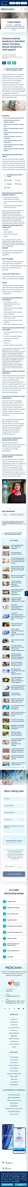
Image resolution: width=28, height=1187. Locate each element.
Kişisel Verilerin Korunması (14, 1100)
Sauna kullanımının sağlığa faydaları (17, 624)
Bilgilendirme (18, 851)
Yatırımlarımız (14, 1062)
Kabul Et (21, 1184)
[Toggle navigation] (25, 9)
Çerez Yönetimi (14, 1114)
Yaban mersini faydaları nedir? (16, 694)
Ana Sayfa (9, 25)
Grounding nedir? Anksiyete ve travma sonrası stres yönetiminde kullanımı (18, 648)
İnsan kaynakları (14, 1057)
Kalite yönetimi (14, 1076)
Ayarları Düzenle (7, 1184)
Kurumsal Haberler (14, 1044)
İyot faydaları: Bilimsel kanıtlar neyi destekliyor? (18, 707)
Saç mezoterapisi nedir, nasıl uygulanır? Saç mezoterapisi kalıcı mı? (18, 687)
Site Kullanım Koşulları (14, 1095)
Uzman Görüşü (14, 1041)
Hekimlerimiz (14, 1030)
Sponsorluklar (14, 1082)
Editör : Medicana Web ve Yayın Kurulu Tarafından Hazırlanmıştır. (12, 58)
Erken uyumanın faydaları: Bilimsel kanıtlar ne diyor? (16, 733)
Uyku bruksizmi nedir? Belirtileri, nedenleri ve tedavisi (17, 757)
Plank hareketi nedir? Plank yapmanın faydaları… (17, 546)
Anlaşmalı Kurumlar (14, 1027)
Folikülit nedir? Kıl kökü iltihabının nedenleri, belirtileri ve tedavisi (18, 750)
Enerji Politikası (14, 1084)
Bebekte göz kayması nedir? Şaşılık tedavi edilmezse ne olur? (17, 700)
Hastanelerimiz (14, 1022)
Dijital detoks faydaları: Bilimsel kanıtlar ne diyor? (18, 714)
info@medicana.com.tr (13, 996)
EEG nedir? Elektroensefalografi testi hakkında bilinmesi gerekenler (17, 607)
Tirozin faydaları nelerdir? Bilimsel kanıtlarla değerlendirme (16, 583)
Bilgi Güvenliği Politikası (14, 1097)
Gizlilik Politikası (14, 1106)
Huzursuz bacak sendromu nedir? (14, 118)
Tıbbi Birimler (14, 1025)
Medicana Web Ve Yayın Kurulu (14, 1108)
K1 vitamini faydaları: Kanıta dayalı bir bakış (17, 720)
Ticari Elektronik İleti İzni (14, 1111)
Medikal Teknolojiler (14, 1038)
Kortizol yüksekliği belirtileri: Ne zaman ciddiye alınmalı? (17, 664)
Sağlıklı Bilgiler (17, 25)
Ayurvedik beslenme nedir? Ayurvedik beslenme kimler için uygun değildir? (17, 680)
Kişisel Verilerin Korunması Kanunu (15, 850)
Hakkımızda (14, 1019)
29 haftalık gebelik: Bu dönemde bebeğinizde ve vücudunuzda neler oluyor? (18, 560)
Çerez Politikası (16, 1181)
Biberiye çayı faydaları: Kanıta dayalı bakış (18, 576)
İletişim (14, 1047)
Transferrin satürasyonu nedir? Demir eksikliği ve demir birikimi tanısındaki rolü (18, 616)
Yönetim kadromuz (14, 1065)
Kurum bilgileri (14, 1068)
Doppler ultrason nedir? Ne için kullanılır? (18, 763)
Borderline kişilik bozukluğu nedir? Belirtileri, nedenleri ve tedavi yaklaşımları (17, 656)
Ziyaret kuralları (14, 1071)
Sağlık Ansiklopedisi (14, 1033)
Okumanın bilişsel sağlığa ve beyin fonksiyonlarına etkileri (18, 599)
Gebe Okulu (14, 1079)
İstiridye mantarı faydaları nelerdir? (16, 553)
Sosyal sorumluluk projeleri (14, 1073)
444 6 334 (4, 4)
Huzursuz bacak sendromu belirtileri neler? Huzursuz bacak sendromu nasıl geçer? (14, 28)
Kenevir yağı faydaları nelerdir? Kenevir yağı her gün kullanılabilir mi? (17, 569)
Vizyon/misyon (14, 1060)
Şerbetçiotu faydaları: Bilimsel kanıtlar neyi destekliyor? (17, 727)
